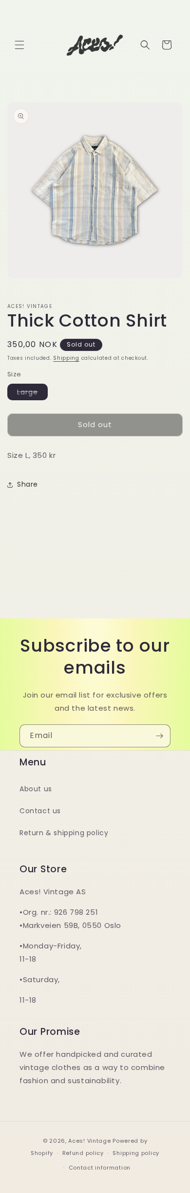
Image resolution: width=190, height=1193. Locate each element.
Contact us (40, 811)
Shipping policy (136, 1153)
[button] (19, 45)
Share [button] (27, 484)
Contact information (100, 1168)
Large (32, 393)
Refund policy (83, 1153)
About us (35, 789)
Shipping (66, 358)
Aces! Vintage (89, 1141)
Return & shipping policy (63, 833)
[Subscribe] (159, 735)
